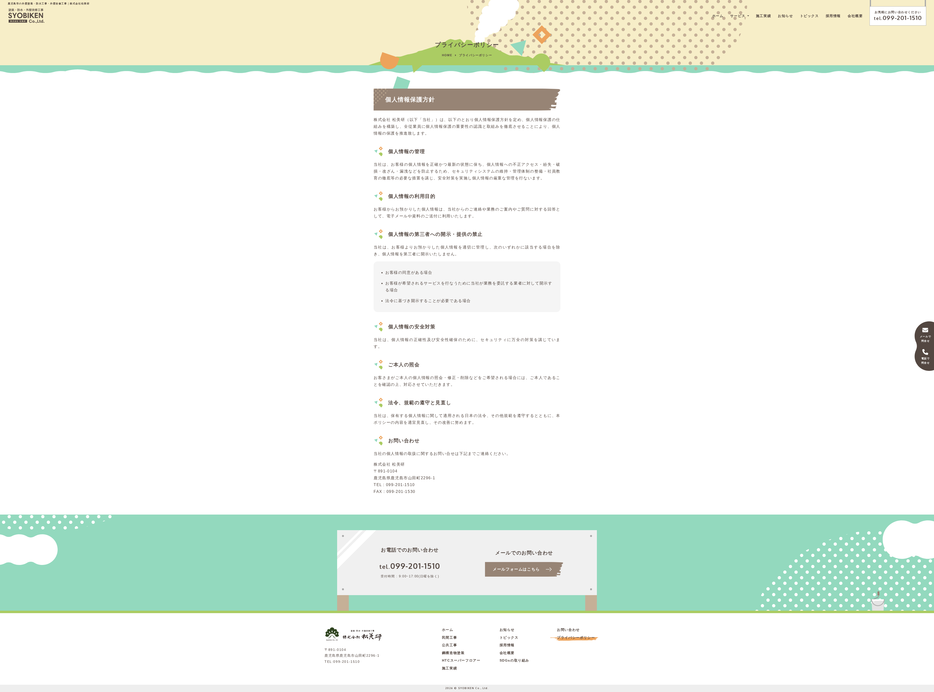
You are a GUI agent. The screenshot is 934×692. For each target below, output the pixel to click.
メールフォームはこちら (516, 569)
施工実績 (763, 16)
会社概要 (855, 16)
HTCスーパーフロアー (461, 660)
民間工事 (449, 637)
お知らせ (785, 16)
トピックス (809, 16)
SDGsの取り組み (514, 660)
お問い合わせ (568, 630)
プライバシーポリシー (576, 637)
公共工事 (449, 645)
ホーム (718, 16)
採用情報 (833, 16)
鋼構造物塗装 (453, 653)
